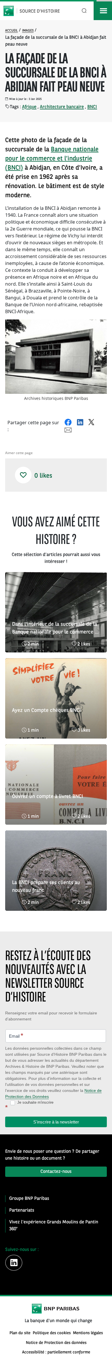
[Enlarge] (99, 327)
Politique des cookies (52, 1333)
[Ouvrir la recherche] (84, 10)
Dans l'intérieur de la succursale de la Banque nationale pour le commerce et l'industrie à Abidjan (55, 629)
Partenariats (21, 1210)
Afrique (29, 107)
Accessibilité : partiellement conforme (56, 1352)
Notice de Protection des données (56, 1343)
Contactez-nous (56, 1171)
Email (16, 1035)
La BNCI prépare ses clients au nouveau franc (46, 886)
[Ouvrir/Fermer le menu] (103, 10)
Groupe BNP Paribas (29, 1198)
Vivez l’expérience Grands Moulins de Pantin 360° (53, 1225)
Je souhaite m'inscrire (34, 1102)
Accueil (11, 30)
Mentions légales (88, 1333)
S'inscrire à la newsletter (56, 1121)
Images (28, 30)
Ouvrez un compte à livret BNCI (47, 796)
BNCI (92, 107)
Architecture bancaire (62, 107)
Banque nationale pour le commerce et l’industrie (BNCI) (52, 158)
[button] (23, 475)
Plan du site (19, 1333)
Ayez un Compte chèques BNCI (46, 710)
